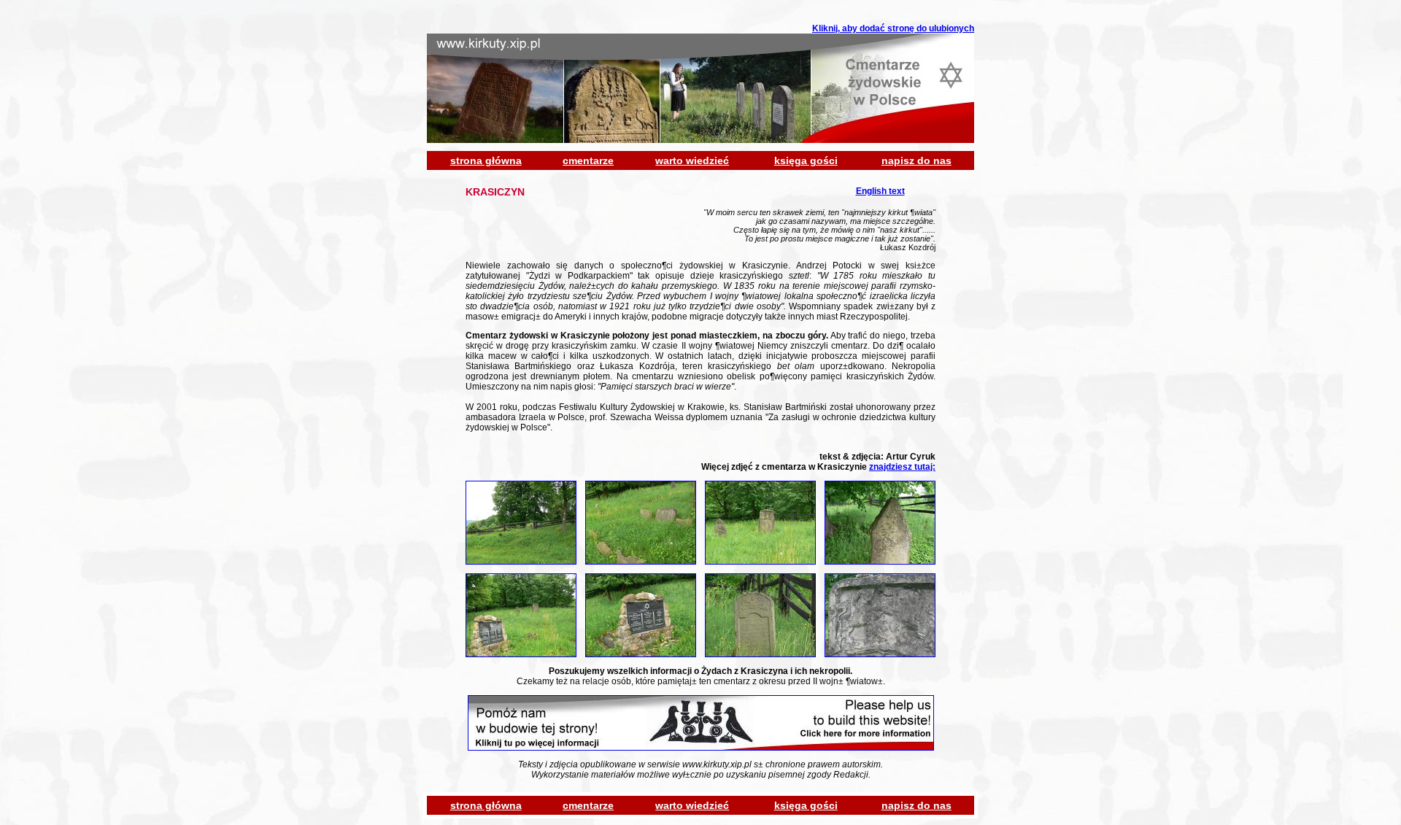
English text (880, 191)
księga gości (806, 160)
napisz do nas (916, 160)
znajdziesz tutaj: (902, 467)
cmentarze (588, 160)
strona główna (486, 160)
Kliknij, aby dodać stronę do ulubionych (893, 28)
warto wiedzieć (692, 160)
